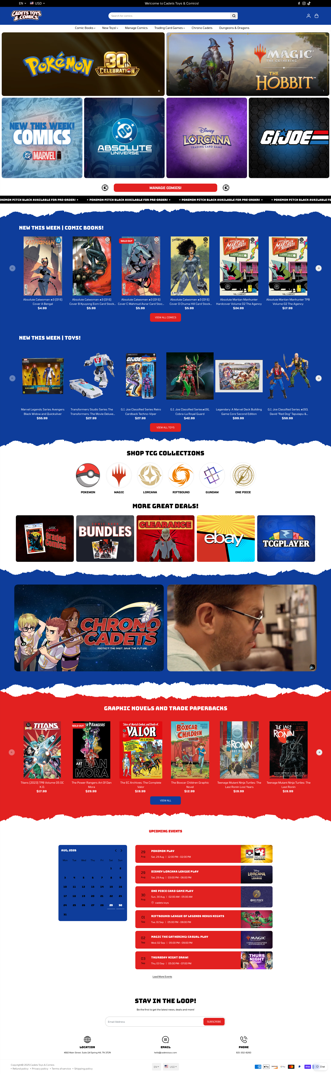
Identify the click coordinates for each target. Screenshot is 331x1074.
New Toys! (109, 27)
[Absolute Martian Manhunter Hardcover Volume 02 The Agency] (239, 266)
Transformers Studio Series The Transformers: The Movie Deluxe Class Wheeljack (92, 412)
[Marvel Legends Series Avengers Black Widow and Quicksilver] (42, 375)
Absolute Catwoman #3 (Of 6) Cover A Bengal (42, 302)
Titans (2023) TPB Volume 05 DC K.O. (42, 785)
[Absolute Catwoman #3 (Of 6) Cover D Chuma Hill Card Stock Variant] (190, 266)
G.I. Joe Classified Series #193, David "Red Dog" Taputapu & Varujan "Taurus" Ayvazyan (288, 412)
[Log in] (308, 15)
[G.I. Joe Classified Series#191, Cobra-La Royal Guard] (190, 375)
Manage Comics (136, 27)
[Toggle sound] (312, 667)
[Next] (319, 268)
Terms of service (61, 1068)
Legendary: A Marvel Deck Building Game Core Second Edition (239, 411)
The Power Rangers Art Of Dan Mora (92, 785)
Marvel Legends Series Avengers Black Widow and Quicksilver (42, 411)
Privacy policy (40, 1068)
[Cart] (316, 15)
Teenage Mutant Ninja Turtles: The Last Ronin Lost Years (239, 785)
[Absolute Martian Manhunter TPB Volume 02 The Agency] (288, 266)
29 (111, 905)
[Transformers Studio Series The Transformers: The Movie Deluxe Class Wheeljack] (92, 375)
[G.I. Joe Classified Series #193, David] (288, 375)
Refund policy (20, 1068)
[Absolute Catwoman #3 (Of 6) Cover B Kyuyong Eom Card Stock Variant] (92, 266)
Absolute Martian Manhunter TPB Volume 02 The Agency (288, 302)
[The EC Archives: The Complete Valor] (141, 749)
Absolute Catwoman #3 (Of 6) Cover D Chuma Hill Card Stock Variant (190, 302)
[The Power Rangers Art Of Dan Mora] (91, 749)
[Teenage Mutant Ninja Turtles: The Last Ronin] (289, 749)
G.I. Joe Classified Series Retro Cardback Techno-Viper (141, 411)
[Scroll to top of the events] (270, 976)
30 (120, 905)
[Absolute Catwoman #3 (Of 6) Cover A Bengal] (42, 266)
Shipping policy (83, 1068)
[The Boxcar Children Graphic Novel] (190, 749)
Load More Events (162, 976)
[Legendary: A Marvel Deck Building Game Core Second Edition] (239, 375)
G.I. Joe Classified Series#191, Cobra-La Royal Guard (190, 411)
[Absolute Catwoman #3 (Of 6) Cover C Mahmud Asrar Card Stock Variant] (140, 266)
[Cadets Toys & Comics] (26, 16)
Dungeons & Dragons (234, 27)
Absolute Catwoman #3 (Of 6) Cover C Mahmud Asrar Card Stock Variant (141, 302)
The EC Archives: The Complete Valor (140, 785)
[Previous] (12, 268)
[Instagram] (304, 3)
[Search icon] (234, 15)
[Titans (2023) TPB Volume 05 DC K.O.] (42, 749)
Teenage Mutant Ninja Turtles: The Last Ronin (288, 785)
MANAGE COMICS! (165, 188)
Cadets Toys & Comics (42, 1064)
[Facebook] (299, 3)
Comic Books (84, 27)
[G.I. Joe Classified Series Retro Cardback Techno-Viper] (140, 375)
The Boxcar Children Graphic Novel (190, 785)
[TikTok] (309, 3)
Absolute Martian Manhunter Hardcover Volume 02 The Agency (239, 302)
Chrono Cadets (202, 27)
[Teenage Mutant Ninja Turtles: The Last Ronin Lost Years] (239, 749)
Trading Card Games (168, 27)
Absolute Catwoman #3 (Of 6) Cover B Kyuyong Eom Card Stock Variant (91, 302)
